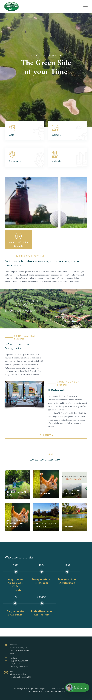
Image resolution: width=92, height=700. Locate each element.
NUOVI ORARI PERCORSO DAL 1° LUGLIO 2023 (17, 523)
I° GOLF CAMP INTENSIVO (72, 492)
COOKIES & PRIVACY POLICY (54, 691)
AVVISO (69, 526)
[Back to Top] (87, 696)
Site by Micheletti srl (34, 691)
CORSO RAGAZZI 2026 (16, 493)
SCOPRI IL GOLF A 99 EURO (46, 525)
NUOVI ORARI (44, 494)
